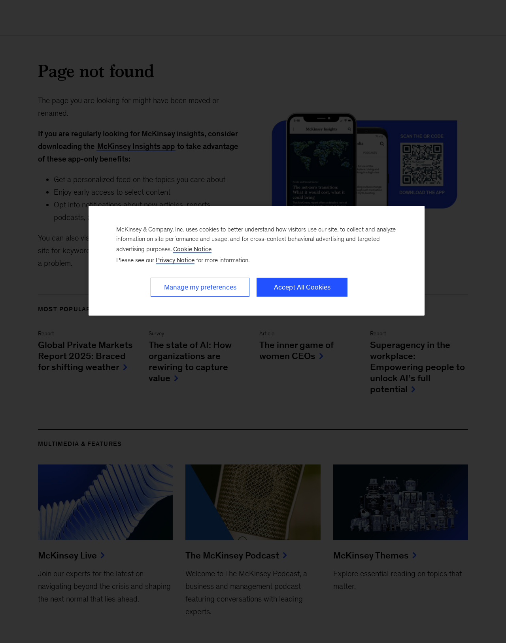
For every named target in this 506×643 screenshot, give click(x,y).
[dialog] (257, 261)
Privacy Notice (175, 260)
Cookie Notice (192, 249)
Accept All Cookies (302, 287)
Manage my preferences (200, 287)
